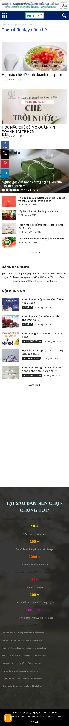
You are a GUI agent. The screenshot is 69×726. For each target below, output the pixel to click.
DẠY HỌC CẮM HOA (31, 358)
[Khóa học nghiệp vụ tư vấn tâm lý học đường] (10, 304)
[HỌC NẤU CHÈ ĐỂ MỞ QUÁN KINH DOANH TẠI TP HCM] (34, 106)
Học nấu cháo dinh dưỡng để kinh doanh (41, 238)
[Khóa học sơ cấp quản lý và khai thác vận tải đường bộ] (10, 321)
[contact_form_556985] (8, 718)
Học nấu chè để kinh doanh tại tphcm (32, 74)
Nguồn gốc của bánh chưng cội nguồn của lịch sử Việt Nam (32, 184)
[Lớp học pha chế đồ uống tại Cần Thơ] (9, 215)
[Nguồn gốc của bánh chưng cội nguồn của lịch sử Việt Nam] (34, 171)
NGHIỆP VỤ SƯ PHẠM (32, 341)
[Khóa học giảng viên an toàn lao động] (10, 338)
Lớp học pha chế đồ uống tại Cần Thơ (38, 211)
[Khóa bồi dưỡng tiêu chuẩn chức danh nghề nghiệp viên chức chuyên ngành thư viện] (10, 372)
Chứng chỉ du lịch (16, 716)
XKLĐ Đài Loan (54, 716)
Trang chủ (6, 24)
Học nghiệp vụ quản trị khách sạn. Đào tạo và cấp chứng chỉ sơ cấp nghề (41, 199)
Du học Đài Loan (36, 716)
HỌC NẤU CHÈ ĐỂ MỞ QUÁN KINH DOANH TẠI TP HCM (30, 129)
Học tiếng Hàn (50, 712)
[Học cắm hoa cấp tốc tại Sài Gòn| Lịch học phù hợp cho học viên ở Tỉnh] (10, 355)
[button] (63, 16)
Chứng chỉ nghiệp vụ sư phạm (26, 712)
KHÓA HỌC (27, 307)
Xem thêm (34, 252)
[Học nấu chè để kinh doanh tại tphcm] (34, 53)
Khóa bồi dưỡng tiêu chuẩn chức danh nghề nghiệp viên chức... (42, 369)
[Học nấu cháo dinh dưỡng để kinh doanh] (9, 242)
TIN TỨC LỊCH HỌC (11, 190)
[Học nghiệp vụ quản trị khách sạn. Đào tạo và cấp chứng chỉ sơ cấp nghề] (9, 201)
